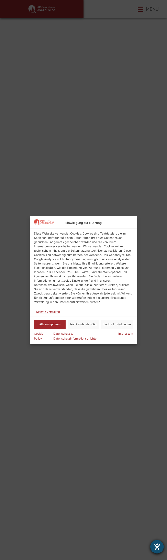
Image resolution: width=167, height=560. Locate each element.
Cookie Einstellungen (117, 324)
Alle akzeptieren (49, 324)
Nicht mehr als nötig (83, 324)
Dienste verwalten (48, 311)
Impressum (125, 333)
